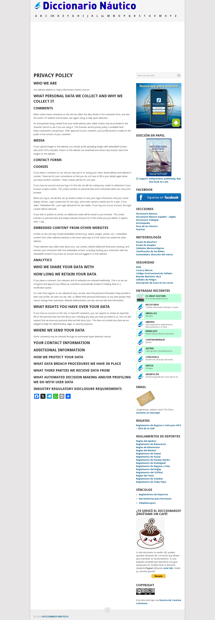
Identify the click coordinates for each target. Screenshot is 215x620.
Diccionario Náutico (146, 213)
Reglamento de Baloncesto (151, 444)
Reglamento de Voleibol (149, 478)
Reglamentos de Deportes (153, 494)
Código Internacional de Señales (154, 273)
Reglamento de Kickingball (151, 463)
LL (102, 15)
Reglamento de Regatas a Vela (153, 466)
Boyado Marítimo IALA (148, 276)
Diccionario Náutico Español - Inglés (156, 217)
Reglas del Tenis (145, 475)
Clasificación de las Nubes (150, 251)
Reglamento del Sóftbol (149, 472)
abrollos (151, 313)
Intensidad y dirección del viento (154, 254)
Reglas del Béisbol (146, 450)
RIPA (138, 267)
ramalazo (151, 331)
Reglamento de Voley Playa (151, 482)
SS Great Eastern (156, 296)
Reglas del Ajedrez (146, 441)
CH (52, 15)
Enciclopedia (143, 223)
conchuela (152, 357)
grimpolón (152, 374)
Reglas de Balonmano (148, 447)
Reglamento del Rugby (148, 469)
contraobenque (155, 339)
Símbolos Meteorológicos (150, 248)
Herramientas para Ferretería (155, 498)
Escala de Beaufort (146, 242)
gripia (149, 365)
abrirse (150, 322)
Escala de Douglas (146, 245)
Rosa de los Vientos (147, 226)
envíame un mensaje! (148, 413)
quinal (150, 348)
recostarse (152, 304)
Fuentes (140, 229)
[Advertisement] (107, 45)
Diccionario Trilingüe (147, 220)
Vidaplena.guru (147, 503)
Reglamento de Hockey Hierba (153, 460)
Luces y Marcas (144, 270)
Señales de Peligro (146, 279)
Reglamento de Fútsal (148, 456)
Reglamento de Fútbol (148, 453)
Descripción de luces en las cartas (154, 283)
